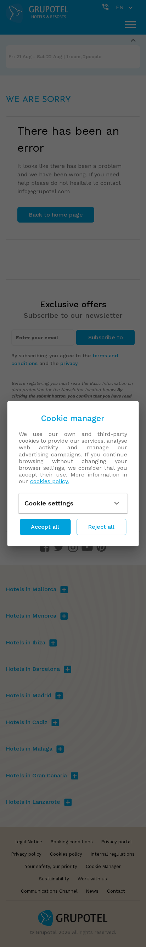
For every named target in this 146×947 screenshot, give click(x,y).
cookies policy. (49, 481)
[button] (73, 503)
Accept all (45, 526)
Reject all (101, 526)
